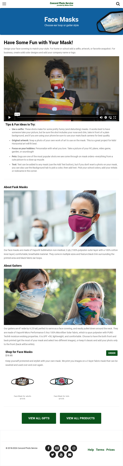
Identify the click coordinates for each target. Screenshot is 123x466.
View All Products (80, 418)
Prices (110, 449)
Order (111, 353)
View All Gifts (38, 418)
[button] (22, 382)
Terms (100, 449)
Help (91, 449)
